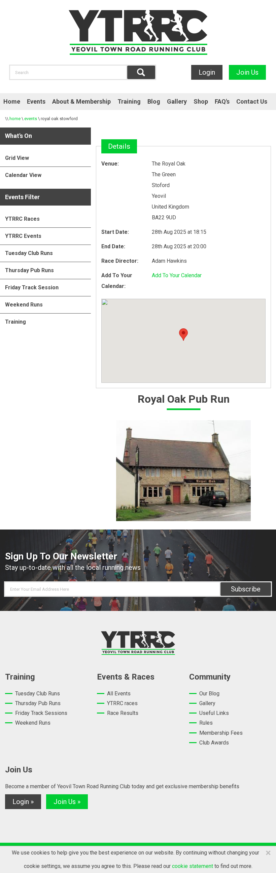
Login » (23, 802)
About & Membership (81, 101)
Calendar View (23, 175)
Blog (153, 101)
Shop (201, 101)
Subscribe (246, 589)
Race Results (122, 713)
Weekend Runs (24, 304)
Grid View (17, 158)
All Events (119, 693)
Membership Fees (221, 733)
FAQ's (222, 101)
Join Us (247, 72)
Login (207, 72)
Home (11, 101)
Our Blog (209, 693)
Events (36, 101)
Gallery (177, 101)
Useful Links (214, 713)
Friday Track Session (32, 287)
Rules (206, 723)
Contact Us (251, 101)
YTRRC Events (23, 236)
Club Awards (214, 742)
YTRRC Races (22, 219)
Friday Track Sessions (41, 713)
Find (141, 72)
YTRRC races (122, 703)
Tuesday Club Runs (29, 253)
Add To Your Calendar (177, 275)
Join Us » (67, 802)
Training (129, 101)
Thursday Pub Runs (29, 270)
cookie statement (192, 866)
